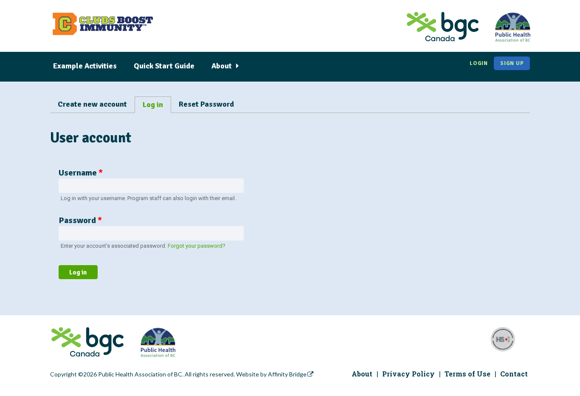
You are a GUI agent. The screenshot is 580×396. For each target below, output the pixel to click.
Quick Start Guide (164, 66)
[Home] (102, 28)
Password (80, 220)
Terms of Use (467, 373)
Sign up (512, 63)
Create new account (92, 104)
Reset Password (206, 104)
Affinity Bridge (287, 374)
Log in (155, 106)
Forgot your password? (196, 246)
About (221, 66)
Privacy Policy (408, 373)
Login (479, 63)
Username (81, 172)
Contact (514, 373)
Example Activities (85, 66)
